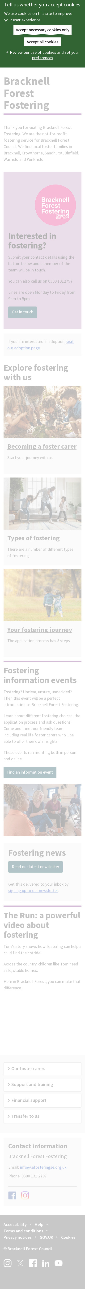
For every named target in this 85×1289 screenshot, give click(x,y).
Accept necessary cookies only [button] (42, 29)
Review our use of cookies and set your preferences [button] (44, 55)
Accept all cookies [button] (42, 42)
